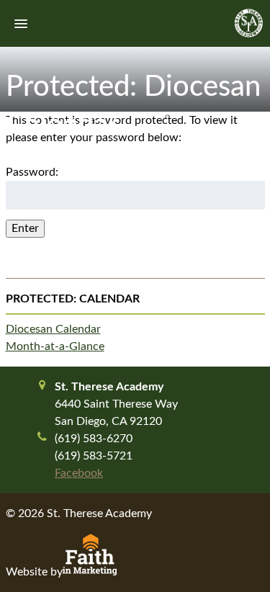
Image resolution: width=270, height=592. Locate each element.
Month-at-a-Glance (55, 346)
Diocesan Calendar (53, 329)
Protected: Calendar (73, 299)
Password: (32, 172)
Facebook (79, 473)
